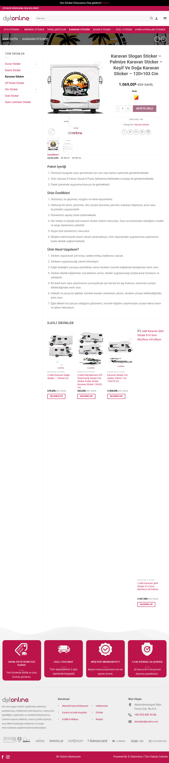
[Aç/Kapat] (36, 64)
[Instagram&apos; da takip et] (8, 757)
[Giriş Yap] (156, 18)
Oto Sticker (11, 29)
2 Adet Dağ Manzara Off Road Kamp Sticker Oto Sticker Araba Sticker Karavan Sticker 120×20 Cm (89, 381)
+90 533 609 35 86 (145, 714)
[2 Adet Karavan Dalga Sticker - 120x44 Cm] (60, 349)
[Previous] (53, 93)
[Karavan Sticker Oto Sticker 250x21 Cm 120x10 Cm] (120, 349)
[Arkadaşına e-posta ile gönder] (136, 132)
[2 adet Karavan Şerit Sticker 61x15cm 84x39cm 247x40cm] (150, 453)
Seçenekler (56, 396)
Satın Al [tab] (76, 158)
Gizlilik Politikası (70, 719)
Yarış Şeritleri (56, 29)
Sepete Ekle (144, 108)
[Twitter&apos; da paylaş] (130, 132)
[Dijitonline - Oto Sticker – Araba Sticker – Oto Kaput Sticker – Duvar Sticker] (16, 18)
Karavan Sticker (79, 29)
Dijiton (64, 756)
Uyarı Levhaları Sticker (150, 29)
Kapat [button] (105, 2)
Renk (134, 91)
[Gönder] (151, 18)
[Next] (98, 93)
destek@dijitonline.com (146, 721)
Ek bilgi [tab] (65, 158)
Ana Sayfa (10, 39)
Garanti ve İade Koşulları (74, 712)
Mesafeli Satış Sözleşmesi (75, 706)
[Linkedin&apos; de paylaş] (148, 132)
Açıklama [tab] (53, 158)
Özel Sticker (124, 29)
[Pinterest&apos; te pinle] (142, 132)
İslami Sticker (13, 70)
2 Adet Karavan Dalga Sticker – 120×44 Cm (58, 377)
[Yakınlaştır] (52, 131)
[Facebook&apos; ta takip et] (2, 757)
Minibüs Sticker (34, 29)
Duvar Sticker (102, 29)
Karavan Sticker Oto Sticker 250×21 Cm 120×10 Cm (117, 378)
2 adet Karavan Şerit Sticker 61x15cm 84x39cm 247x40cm (147, 586)
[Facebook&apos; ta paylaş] (124, 132)
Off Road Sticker (14, 83)
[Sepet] (165, 18)
